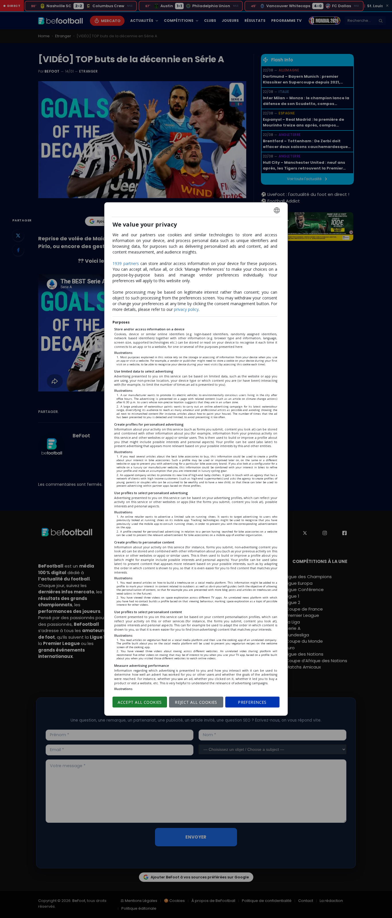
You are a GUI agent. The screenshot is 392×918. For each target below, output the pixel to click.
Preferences (252, 702)
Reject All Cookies (196, 702)
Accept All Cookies (140, 702)
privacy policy (186, 309)
